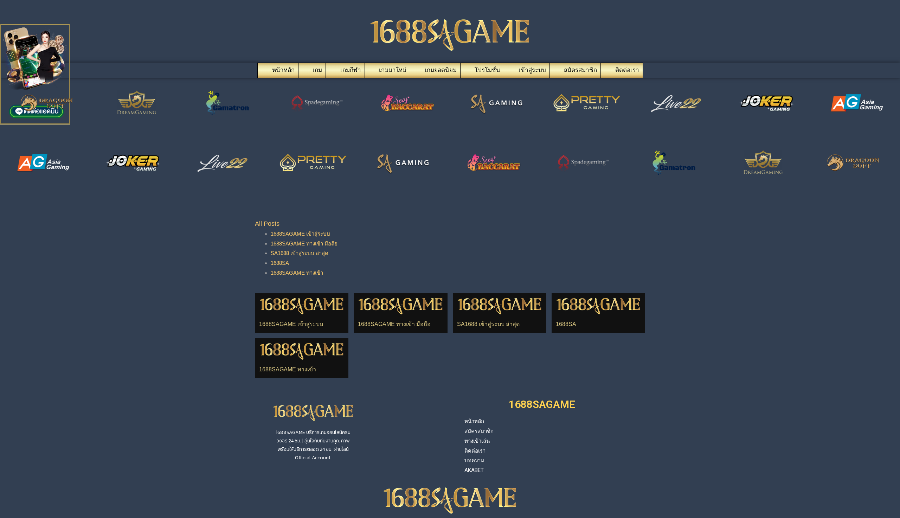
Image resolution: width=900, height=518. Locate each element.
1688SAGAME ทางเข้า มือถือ (304, 244)
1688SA (280, 263)
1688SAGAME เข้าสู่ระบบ (300, 234)
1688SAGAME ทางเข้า (297, 273)
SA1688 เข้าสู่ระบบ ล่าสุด (299, 253)
